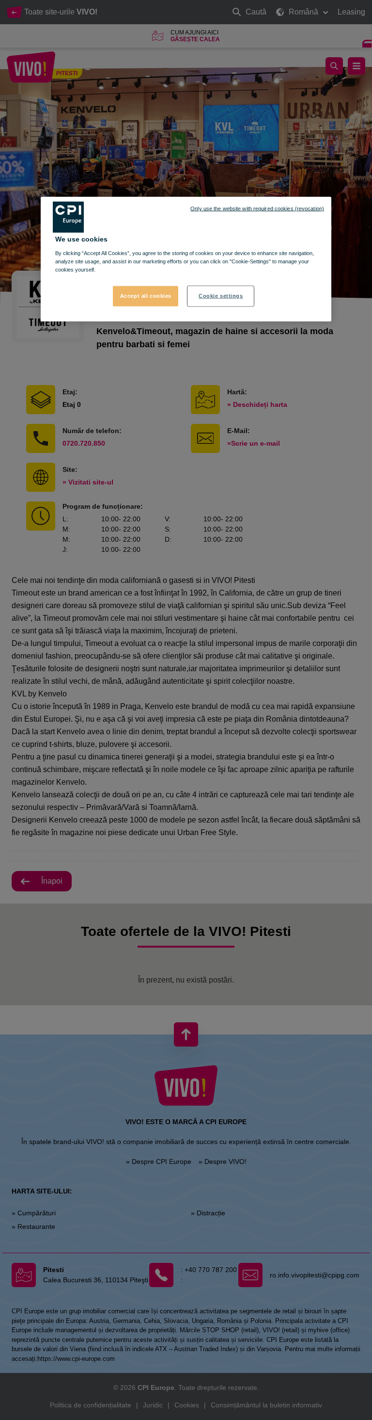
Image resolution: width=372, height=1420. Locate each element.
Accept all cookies (145, 296)
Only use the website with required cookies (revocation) (257, 208)
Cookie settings (221, 296)
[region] (186, 259)
